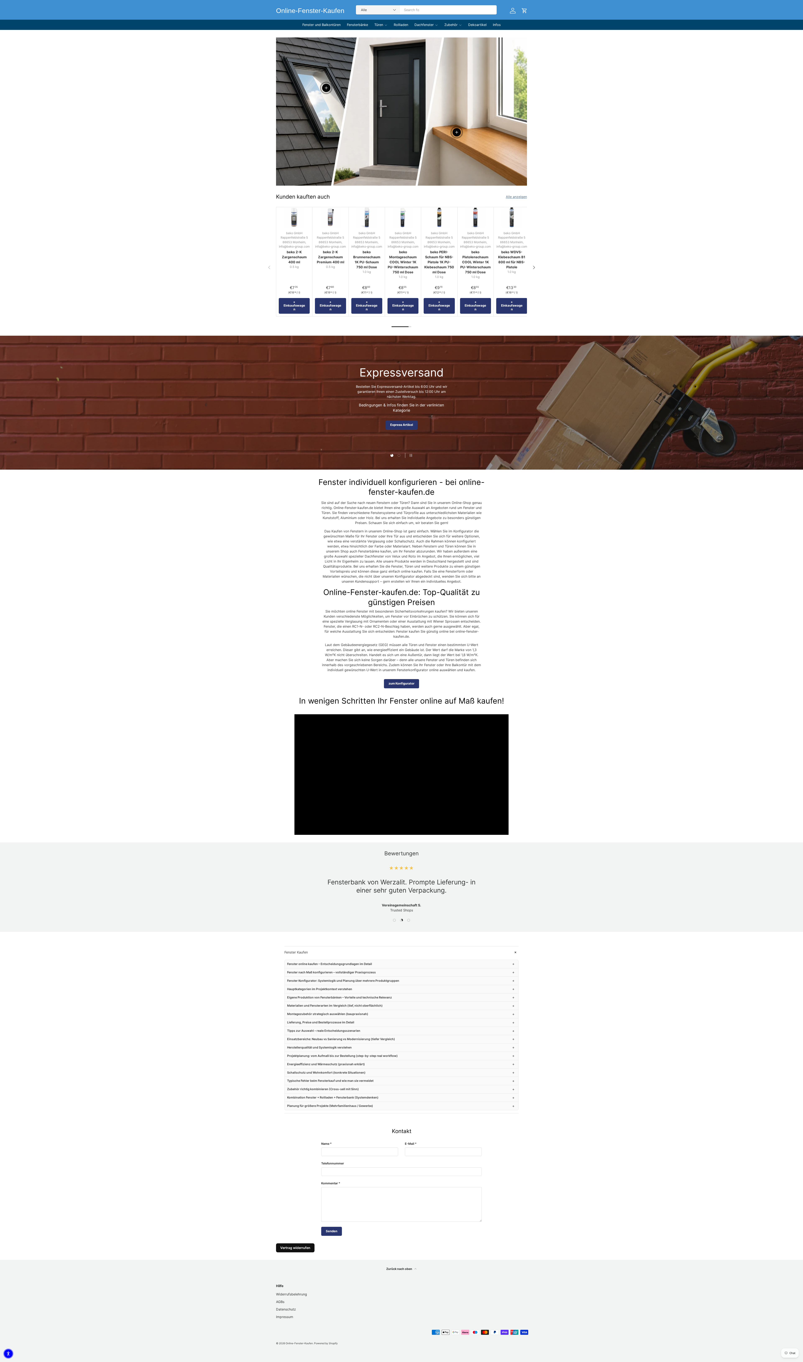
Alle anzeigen (516, 197)
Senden (331, 1231)
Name (325, 1143)
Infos (497, 25)
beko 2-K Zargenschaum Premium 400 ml (330, 257)
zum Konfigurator (401, 683)
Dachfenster (424, 25)
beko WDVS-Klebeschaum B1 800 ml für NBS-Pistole (511, 259)
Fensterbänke (357, 25)
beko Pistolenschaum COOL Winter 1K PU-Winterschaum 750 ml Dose (475, 262)
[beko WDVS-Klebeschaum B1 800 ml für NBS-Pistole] (512, 217)
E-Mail (409, 1143)
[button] (8, 1354)
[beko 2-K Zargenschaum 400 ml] (294, 217)
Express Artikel (401, 425)
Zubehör (451, 25)
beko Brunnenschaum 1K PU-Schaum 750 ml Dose (366, 259)
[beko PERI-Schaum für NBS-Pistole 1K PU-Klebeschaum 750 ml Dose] (439, 217)
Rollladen (401, 25)
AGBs (280, 1302)
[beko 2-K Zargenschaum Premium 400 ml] (330, 217)
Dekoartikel (477, 25)
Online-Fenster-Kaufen (299, 1343)
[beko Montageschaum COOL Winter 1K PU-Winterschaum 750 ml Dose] (403, 217)
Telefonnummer (332, 1163)
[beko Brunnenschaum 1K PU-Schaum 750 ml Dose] (367, 217)
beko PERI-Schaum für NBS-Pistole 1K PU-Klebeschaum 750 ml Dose (439, 262)
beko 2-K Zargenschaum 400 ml (294, 257)
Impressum (284, 1317)
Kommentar (329, 1183)
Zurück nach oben (399, 1269)
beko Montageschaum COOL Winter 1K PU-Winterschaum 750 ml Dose (403, 262)
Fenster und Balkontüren (321, 25)
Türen (378, 25)
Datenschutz (286, 1309)
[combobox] (426, 9)
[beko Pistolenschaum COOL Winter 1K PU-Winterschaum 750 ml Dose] (476, 217)
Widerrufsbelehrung (291, 1294)
